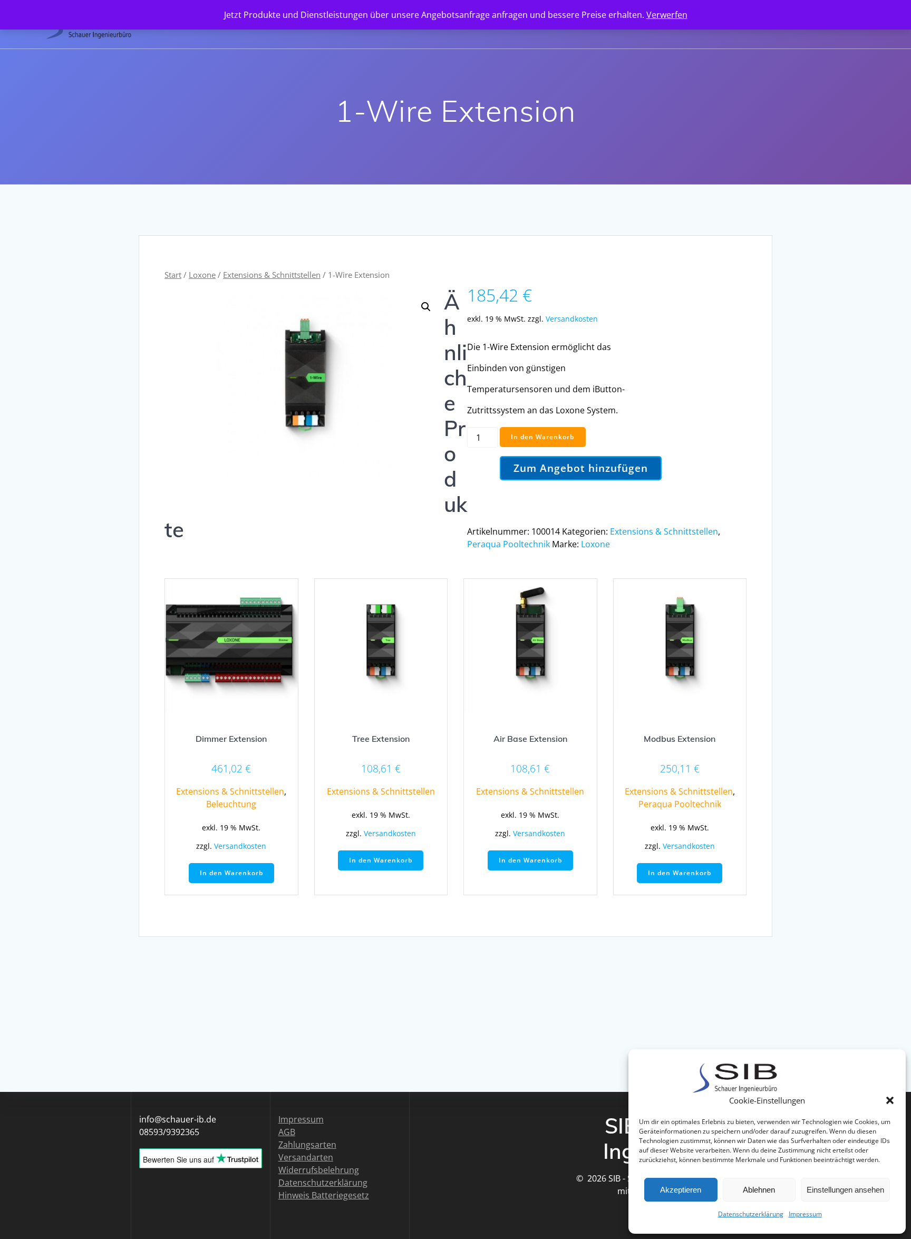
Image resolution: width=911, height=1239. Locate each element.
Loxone (202, 274)
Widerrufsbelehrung (318, 1170)
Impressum (805, 1213)
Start (172, 274)
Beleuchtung (231, 804)
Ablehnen (759, 1189)
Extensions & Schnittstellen (272, 274)
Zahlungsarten (307, 1144)
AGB (286, 1132)
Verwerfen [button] (666, 15)
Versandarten (305, 1157)
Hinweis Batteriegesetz (323, 1195)
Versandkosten (572, 319)
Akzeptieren (680, 1189)
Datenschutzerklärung (750, 1213)
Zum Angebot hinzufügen (580, 468)
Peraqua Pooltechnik (508, 544)
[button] (890, 1100)
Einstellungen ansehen (845, 1189)
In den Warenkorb (542, 436)
